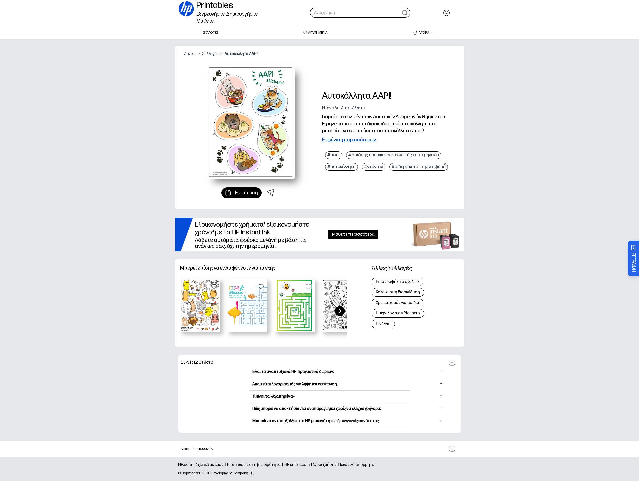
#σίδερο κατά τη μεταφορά (419, 166)
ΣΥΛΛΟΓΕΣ (210, 32)
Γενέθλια (383, 324)
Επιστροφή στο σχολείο (397, 281)
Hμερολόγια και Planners (398, 313)
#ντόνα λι (373, 166)
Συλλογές (210, 53)
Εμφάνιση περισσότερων (349, 140)
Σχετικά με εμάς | (211, 464)
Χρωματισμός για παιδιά (397, 302)
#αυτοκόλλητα (341, 166)
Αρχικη (190, 53)
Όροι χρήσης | (326, 464)
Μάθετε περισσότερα (353, 234)
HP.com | (187, 464)
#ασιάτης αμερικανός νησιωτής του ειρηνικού (393, 155)
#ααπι (333, 155)
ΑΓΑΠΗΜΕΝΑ (318, 32)
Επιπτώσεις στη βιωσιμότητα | (255, 464)
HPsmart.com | (298, 464)
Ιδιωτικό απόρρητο (357, 464)
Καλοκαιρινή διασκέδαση (398, 292)
